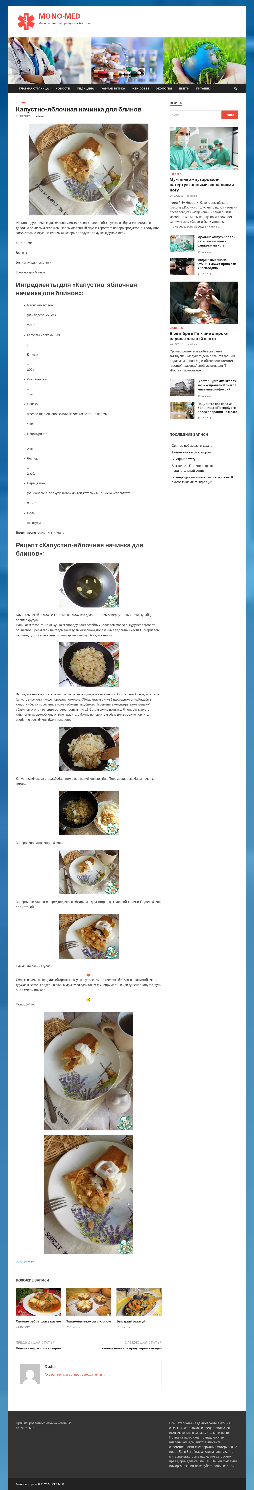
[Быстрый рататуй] (139, 1317)
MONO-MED (59, 16)
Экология (164, 88)
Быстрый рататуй (130, 1321)
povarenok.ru (25, 1261)
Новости (63, 88)
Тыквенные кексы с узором (88, 1321)
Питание (203, 88)
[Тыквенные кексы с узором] (89, 1317)
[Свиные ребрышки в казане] (38, 1317)
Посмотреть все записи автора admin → (75, 1374)
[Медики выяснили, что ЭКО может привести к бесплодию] (182, 273)
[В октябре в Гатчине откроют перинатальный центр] (204, 324)
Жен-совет (140, 88)
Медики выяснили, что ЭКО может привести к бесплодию (216, 264)
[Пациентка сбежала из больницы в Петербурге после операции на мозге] (182, 417)
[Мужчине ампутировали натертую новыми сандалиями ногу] (204, 170)
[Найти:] (204, 114)
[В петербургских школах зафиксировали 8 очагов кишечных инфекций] (182, 395)
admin (40, 116)
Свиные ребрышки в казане (38, 1321)
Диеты (184, 88)
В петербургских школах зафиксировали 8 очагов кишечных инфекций (217, 385)
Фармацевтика (113, 88)
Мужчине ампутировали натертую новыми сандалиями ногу (202, 184)
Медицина (85, 88)
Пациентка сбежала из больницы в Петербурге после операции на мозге (217, 408)
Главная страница (34, 88)
